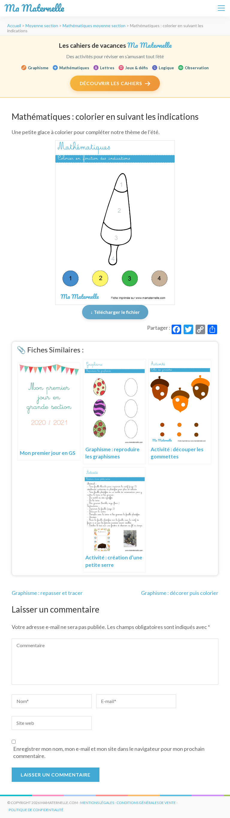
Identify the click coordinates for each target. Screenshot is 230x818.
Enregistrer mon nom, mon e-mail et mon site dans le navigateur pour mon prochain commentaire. (109, 752)
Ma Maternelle (34, 8)
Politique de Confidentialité (36, 810)
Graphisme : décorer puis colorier (179, 593)
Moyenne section (41, 25)
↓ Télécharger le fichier (115, 312)
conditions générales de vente (146, 802)
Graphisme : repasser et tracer (47, 593)
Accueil (14, 25)
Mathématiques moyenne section (94, 25)
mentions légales (97, 802)
